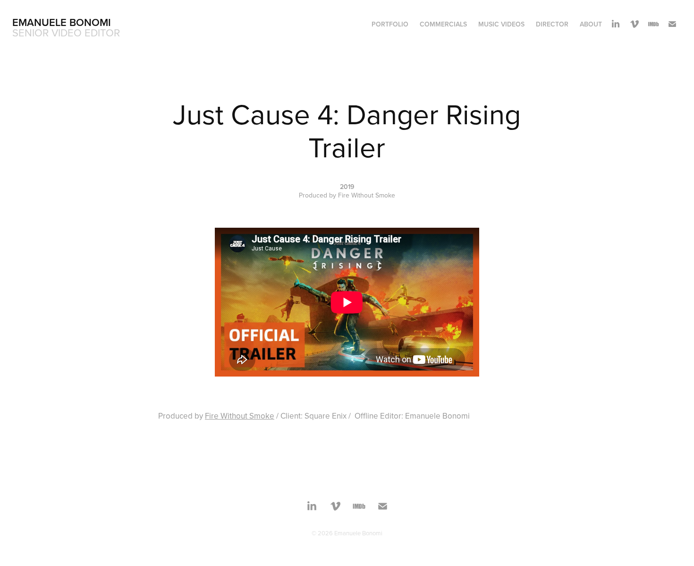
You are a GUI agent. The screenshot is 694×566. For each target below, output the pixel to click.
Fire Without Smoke (239, 415)
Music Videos (501, 24)
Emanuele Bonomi (61, 22)
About (591, 24)
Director (552, 24)
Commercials (443, 24)
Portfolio (390, 24)
